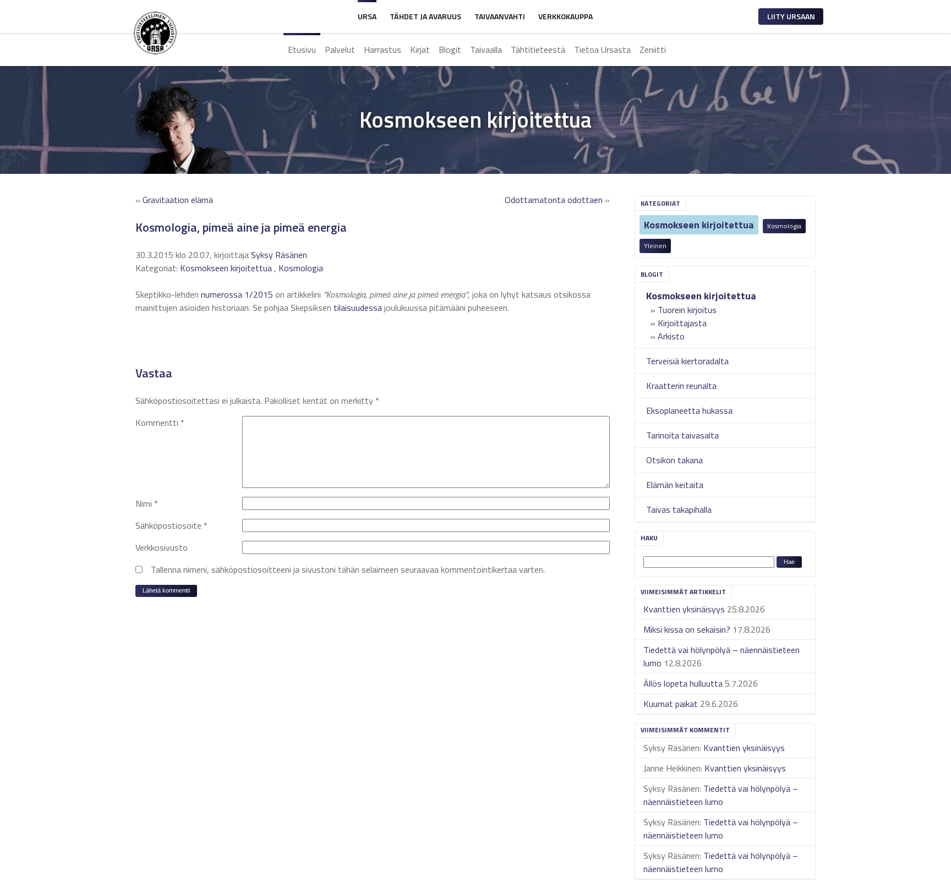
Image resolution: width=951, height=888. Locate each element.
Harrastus (382, 49)
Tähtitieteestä (538, 49)
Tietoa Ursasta (602, 49)
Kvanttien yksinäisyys (684, 609)
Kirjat (420, 49)
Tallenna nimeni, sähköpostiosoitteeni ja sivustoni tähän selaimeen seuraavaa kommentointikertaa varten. (348, 569)
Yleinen (655, 245)
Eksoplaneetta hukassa (689, 410)
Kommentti (159, 422)
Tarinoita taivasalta (682, 435)
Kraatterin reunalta (681, 385)
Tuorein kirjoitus (687, 309)
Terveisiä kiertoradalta (687, 361)
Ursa (367, 16)
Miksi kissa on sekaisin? (686, 629)
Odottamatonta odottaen (554, 199)
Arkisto (671, 336)
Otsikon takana (674, 460)
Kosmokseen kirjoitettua (699, 224)
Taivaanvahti (499, 16)
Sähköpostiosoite (171, 525)
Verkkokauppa (565, 16)
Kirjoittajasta (682, 323)
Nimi (146, 503)
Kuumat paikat (670, 703)
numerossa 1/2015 (237, 294)
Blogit (450, 49)
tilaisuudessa (358, 307)
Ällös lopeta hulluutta (683, 683)
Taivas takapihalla (679, 509)
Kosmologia (784, 226)
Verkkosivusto (161, 547)
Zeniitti (653, 49)
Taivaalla (486, 49)
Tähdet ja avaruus (425, 16)
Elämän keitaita (674, 484)
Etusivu (302, 49)
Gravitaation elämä (178, 199)
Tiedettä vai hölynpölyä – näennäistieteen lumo (720, 795)
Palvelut (340, 49)
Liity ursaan (791, 16)
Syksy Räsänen (279, 254)
